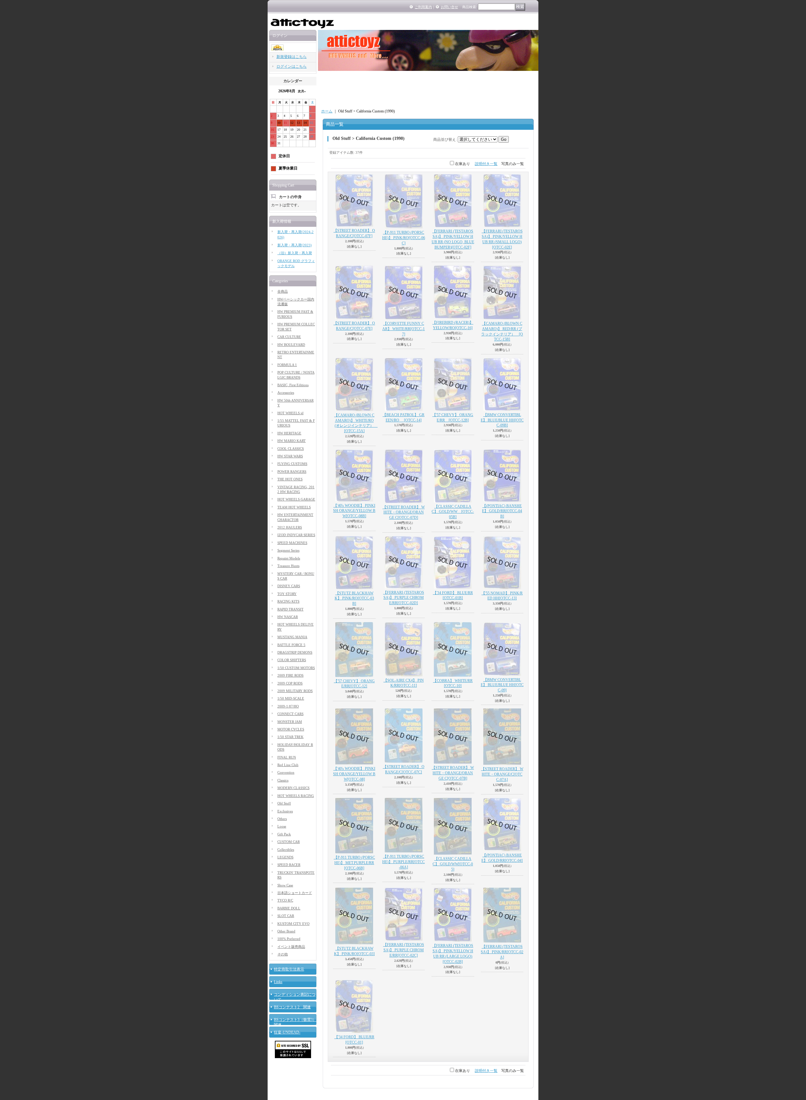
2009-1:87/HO (288, 706)
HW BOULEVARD (291, 345)
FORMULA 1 (287, 365)
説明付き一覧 (486, 164)
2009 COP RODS (290, 683)
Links (278, 982)
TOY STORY (287, 594)
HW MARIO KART (291, 441)
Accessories (285, 392)
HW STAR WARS (290, 456)
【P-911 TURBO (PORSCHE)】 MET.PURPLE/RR (354, 862)
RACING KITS (288, 601)
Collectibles (285, 849)
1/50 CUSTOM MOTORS (296, 668)
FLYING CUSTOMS (292, 464)
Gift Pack (284, 834)
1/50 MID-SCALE (290, 698)
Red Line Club (287, 765)
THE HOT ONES (290, 479)
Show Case (285, 885)
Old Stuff (284, 803)
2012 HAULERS (289, 527)
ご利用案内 (423, 7)
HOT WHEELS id (290, 413)
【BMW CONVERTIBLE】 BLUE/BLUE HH (502, 420)
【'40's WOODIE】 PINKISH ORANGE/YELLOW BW (354, 510)
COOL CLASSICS (290, 448)
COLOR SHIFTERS (291, 660)
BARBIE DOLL (288, 908)
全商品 (282, 291)
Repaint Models (288, 558)
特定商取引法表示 (289, 969)
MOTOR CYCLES (290, 729)
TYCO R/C (285, 900)
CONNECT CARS (290, 714)
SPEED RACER (288, 865)
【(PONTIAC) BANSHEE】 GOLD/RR (502, 511)
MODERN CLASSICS (293, 788)
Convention (285, 772)
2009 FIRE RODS (290, 675)
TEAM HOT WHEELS (294, 507)
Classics (282, 780)
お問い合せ (449, 7)
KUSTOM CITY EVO (293, 923)
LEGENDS (285, 857)
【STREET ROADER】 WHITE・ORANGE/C (502, 774)
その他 (282, 954)
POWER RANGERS (291, 471)
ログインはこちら (291, 66)
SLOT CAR (285, 916)
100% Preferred (288, 939)
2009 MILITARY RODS (295, 691)
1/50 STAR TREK (290, 737)
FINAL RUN (286, 757)
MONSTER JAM (289, 722)
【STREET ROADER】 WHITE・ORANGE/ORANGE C (404, 512)
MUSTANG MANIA (292, 637)
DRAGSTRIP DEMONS (294, 652)
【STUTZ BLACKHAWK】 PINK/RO (354, 598)
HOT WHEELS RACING (295, 796)
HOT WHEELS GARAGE (296, 499)
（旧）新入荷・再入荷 (294, 253)
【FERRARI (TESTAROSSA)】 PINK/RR (502, 952)
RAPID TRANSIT (290, 609)
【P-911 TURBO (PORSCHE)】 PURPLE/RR (403, 861)
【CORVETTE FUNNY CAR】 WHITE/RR (403, 328)
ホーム (326, 111)
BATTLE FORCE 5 (291, 645)
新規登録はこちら (291, 56)
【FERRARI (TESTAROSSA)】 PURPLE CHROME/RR (403, 597)
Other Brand (286, 931)
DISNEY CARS (288, 586)
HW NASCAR (287, 617)
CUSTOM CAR (288, 842)
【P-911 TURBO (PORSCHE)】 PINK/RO (403, 237)
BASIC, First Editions (293, 385)
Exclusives (285, 811)
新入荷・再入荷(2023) (294, 245)
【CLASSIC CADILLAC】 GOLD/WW (453, 511)
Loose (281, 826)
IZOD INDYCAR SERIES (296, 535)
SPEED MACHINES (292, 543)
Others (282, 819)
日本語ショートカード (294, 893)
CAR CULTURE (289, 337)
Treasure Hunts (288, 566)
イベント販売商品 (291, 946)
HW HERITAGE (289, 433)
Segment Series (288, 550)
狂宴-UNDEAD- (287, 1032)
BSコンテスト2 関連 (292, 1007)
